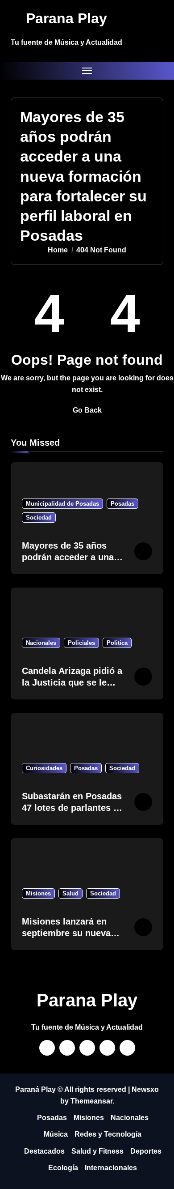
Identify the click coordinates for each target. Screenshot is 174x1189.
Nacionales (41, 642)
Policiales (81, 642)
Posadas (122, 503)
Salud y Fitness (97, 1151)
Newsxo (145, 1089)
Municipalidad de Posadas (62, 503)
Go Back (87, 410)
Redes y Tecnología (108, 1134)
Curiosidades (44, 768)
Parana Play (66, 18)
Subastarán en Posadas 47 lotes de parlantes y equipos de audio (72, 807)
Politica (117, 642)
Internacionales (111, 1168)
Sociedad (39, 517)
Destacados (44, 1151)
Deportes (146, 1151)
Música (56, 1134)
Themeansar (91, 1101)
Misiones (38, 893)
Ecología (63, 1168)
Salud (70, 893)
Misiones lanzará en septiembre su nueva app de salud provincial (71, 933)
